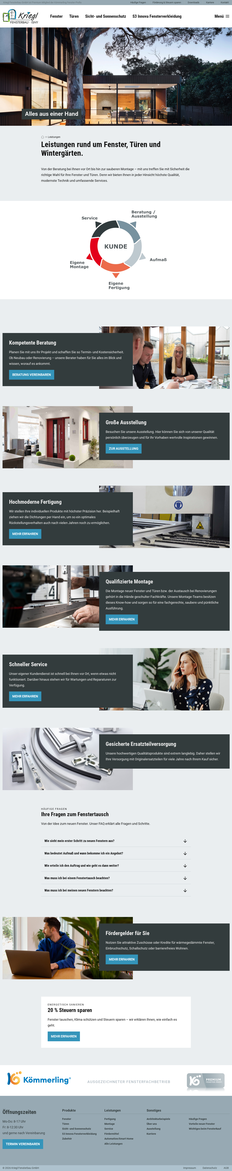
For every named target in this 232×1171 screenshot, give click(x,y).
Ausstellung (153, 1128)
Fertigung (110, 1119)
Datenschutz (210, 1168)
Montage (109, 1123)
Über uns (152, 1123)
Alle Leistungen (113, 1143)
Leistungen (54, 137)
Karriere (210, 2)
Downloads (193, 2)
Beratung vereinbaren (31, 375)
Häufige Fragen (138, 2)
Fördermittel (111, 1133)
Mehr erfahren (25, 534)
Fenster (66, 1119)
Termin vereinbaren (23, 1144)
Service (108, 1128)
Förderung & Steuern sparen (167, 2)
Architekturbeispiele (158, 1119)
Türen (65, 1123)
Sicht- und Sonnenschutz (76, 1128)
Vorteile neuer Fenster (202, 1123)
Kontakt (225, 2)
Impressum (189, 1168)
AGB (226, 1168)
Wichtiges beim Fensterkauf (205, 1128)
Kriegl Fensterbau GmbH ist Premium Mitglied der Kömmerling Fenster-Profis (42, 2)
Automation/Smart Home (118, 1138)
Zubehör (67, 1138)
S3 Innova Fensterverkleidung (157, 16)
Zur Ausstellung (123, 448)
